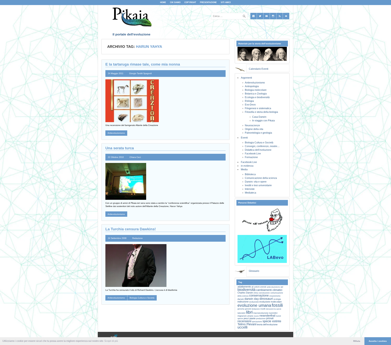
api (282, 287)
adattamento (244, 286)
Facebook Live (253, 153)
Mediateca (250, 192)
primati (270, 318)
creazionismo (274, 296)
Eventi (244, 137)
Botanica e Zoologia (256, 93)
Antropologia (252, 86)
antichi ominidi (260, 287)
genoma (241, 309)
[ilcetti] (114, 336)
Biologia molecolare (256, 90)
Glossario (254, 271)
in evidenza (247, 165)
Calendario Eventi (258, 69)
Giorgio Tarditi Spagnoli (140, 73)
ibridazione (256, 309)
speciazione (257, 322)
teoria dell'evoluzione (267, 324)
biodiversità (247, 290)
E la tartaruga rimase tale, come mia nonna (142, 64)
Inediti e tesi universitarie (258, 185)
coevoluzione (264, 293)
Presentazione (208, 2)
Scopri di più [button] (111, 341)
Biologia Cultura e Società (142, 298)
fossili (277, 305)
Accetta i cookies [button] (378, 341)
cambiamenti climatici (269, 289)
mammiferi (273, 313)
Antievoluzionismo (116, 133)
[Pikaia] (131, 25)
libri (249, 312)
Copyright (190, 2)
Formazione (251, 157)
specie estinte (272, 321)
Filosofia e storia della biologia (261, 112)
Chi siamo (175, 2)
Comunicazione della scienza (261, 178)
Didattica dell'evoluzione (258, 150)
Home (163, 2)
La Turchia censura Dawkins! (130, 229)
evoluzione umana (254, 305)
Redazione (137, 238)
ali (253, 287)
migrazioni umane (245, 316)
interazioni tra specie (273, 309)
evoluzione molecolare (270, 301)
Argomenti (246, 77)
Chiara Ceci (135, 157)
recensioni (244, 321)
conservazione (259, 295)
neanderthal (267, 315)
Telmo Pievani (247, 324)
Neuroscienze (252, 125)
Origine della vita (254, 129)
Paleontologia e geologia (258, 132)
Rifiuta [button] (356, 341)
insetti (262, 309)
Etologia (249, 101)
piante (253, 318)
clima (256, 293)
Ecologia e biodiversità (257, 97)
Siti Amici (226, 2)
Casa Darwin (259, 117)
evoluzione (254, 302)
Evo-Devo (250, 104)
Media (244, 169)
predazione (261, 318)
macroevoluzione (260, 313)
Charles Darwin (245, 292)
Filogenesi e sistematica (258, 108)
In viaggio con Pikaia (263, 120)
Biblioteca (250, 174)
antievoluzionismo (273, 287)
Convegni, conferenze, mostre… (262, 146)
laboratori (241, 313)
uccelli (242, 327)
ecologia (277, 299)
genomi (248, 309)
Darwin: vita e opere (256, 181)
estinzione (243, 301)
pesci (246, 318)
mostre (256, 316)
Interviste (250, 189)
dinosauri (266, 298)
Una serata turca (119, 148)
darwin (241, 299)
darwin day (252, 298)
